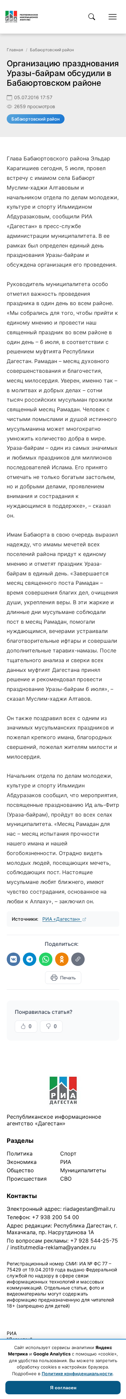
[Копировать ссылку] (78, 959)
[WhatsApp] (45, 959)
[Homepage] (21, 17)
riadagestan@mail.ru (89, 1208)
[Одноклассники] (62, 959)
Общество (20, 1170)
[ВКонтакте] (13, 959)
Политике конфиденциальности (77, 1373)
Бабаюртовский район (52, 49)
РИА (65, 1162)
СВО (66, 1178)
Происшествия (27, 1178)
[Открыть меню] (112, 17)
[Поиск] (92, 17)
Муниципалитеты (83, 1170)
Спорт (68, 1153)
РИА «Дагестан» (62, 919)
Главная (15, 49)
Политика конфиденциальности (38, 1314)
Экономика (22, 1162)
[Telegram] (29, 959)
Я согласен (63, 1387)
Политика (20, 1153)
